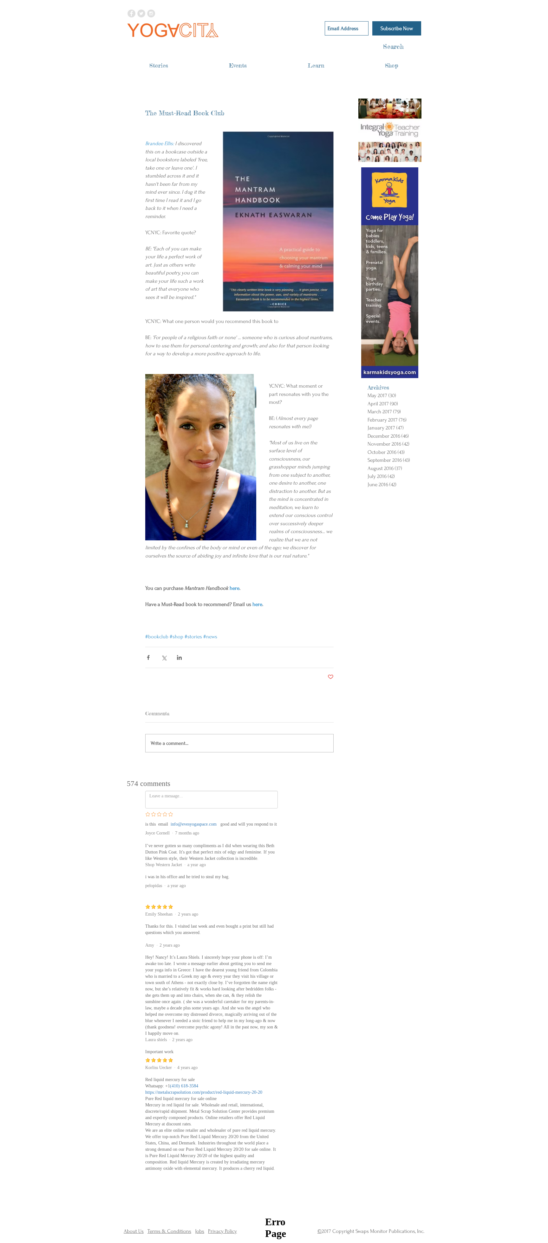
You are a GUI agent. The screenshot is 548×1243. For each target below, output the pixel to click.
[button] (159, 65)
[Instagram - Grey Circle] (151, 13)
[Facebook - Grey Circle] (131, 13)
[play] (408, 157)
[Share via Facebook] (148, 657)
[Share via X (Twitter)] (164, 657)
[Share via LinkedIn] (179, 657)
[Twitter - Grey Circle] (141, 13)
